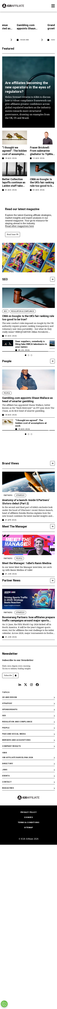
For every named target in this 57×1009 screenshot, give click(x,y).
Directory (7, 764)
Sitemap (28, 828)
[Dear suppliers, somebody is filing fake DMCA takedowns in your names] (7, 345)
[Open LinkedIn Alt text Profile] (19, 684)
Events (6, 776)
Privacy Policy (28, 812)
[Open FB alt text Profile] (37, 684)
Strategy (7, 703)
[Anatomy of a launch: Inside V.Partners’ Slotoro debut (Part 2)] (28, 482)
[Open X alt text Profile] (25, 684)
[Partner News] (52, 580)
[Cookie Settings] (4, 1004)
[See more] (52, 279)
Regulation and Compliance (17, 722)
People (6, 728)
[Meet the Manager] (52, 526)
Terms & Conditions (28, 822)
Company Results (11, 746)
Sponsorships (9, 709)
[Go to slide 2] (28, 355)
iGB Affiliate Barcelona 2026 (17, 757)
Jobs (4, 770)
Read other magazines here (19, 226)
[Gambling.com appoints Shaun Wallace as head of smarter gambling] (28, 379)
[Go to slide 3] (31, 355)
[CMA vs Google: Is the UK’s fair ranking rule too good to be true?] (28, 298)
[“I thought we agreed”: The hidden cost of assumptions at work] (7, 424)
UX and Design (9, 697)
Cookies (28, 817)
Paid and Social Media (14, 734)
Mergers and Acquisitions (16, 740)
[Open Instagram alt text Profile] (31, 684)
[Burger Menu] (53, 6)
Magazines (8, 788)
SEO (4, 716)
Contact (7, 782)
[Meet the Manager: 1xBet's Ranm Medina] (28, 545)
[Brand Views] (52, 463)
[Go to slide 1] (25, 355)
